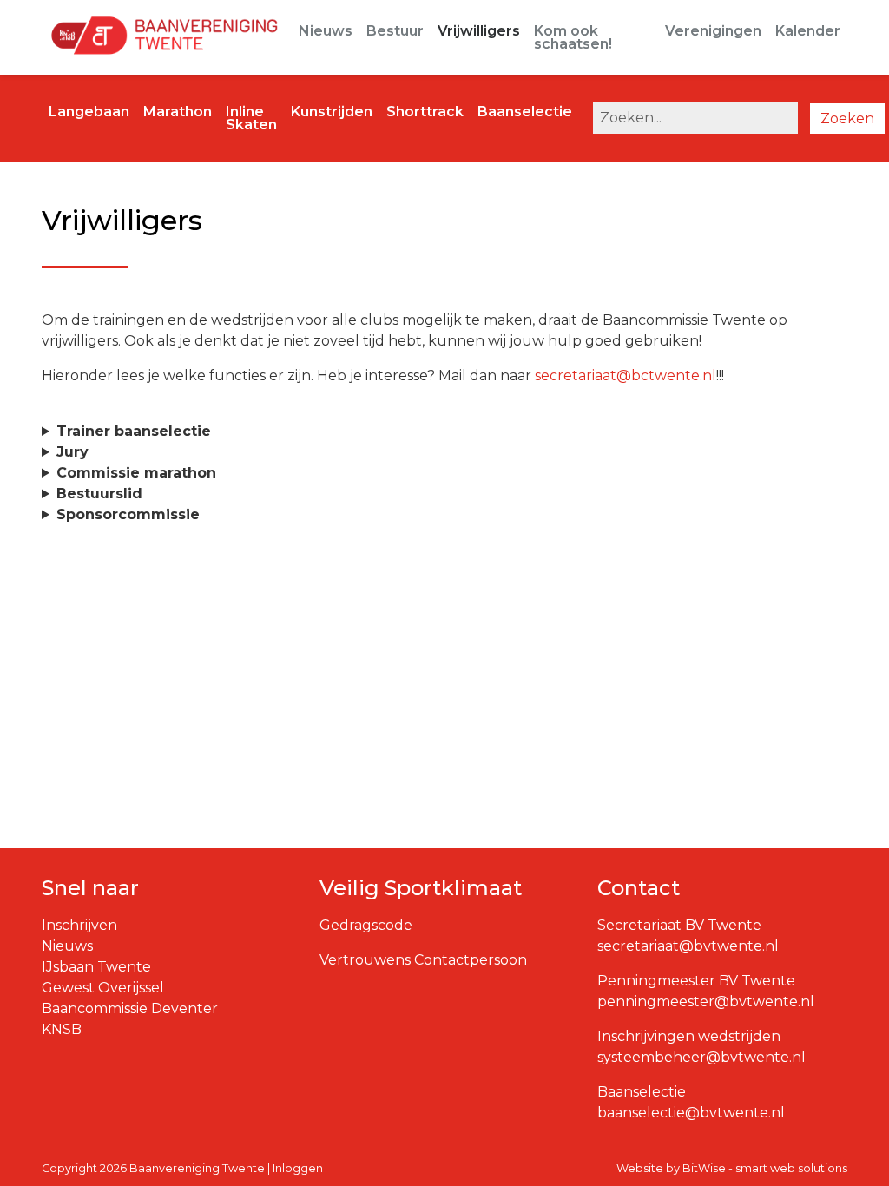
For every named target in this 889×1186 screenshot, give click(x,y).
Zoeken (847, 118)
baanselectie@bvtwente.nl (691, 1112)
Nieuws (325, 31)
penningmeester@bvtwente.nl (705, 1001)
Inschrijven (79, 925)
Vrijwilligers (479, 31)
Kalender (807, 31)
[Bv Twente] (160, 37)
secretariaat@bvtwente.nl (688, 946)
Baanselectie (524, 111)
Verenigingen (713, 31)
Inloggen (298, 1168)
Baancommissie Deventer (130, 1008)
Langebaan (89, 111)
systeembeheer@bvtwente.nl (701, 1057)
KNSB (62, 1029)
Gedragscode (365, 925)
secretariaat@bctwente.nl (625, 375)
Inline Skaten (251, 118)
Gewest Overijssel (103, 987)
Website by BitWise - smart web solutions (731, 1168)
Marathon (177, 111)
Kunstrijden (331, 111)
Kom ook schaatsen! (573, 37)
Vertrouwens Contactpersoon (423, 960)
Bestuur (395, 31)
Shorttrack (425, 111)
